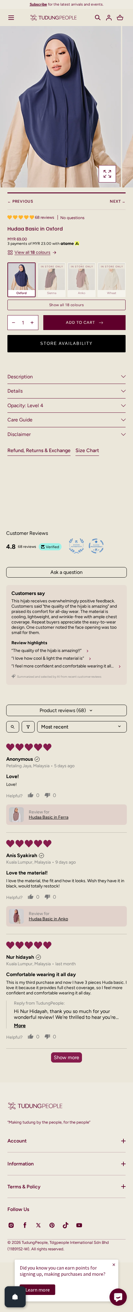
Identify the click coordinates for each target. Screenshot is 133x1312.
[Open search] (12, 727)
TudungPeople (35, 1242)
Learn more (37, 1290)
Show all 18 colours (66, 305)
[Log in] (108, 17)
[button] (11, 17)
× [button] (113, 1264)
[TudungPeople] (53, 17)
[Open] (15, 1296)
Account (17, 1141)
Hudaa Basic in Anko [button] (48, 919)
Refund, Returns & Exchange (39, 450)
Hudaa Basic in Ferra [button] (48, 817)
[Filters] (28, 727)
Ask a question (66, 572)
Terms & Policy (24, 1187)
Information (20, 1164)
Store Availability (66, 343)
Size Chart (87, 450)
